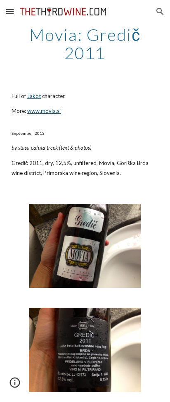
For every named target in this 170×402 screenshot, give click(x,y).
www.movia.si (44, 111)
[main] (85, 43)
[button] (10, 11)
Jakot (34, 96)
